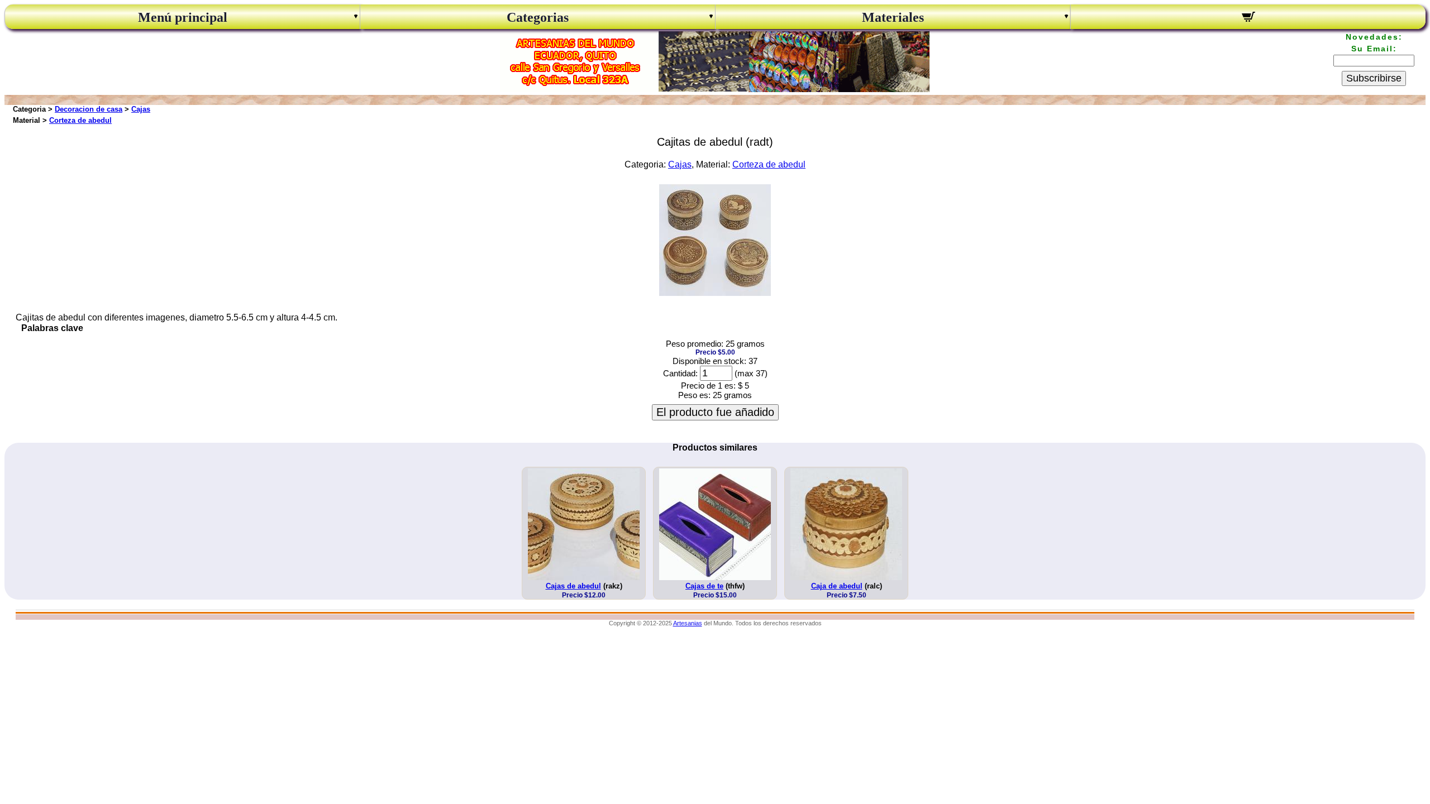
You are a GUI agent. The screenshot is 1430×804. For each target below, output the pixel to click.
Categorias (538, 17)
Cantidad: (680, 373)
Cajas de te (704, 586)
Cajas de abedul (573, 586)
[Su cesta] (1248, 18)
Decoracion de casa (88, 109)
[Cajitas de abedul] (715, 293)
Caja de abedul (836, 586)
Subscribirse (1374, 78)
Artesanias (687, 623)
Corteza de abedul (80, 120)
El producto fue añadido (715, 412)
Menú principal (182, 17)
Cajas (140, 109)
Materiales (893, 17)
